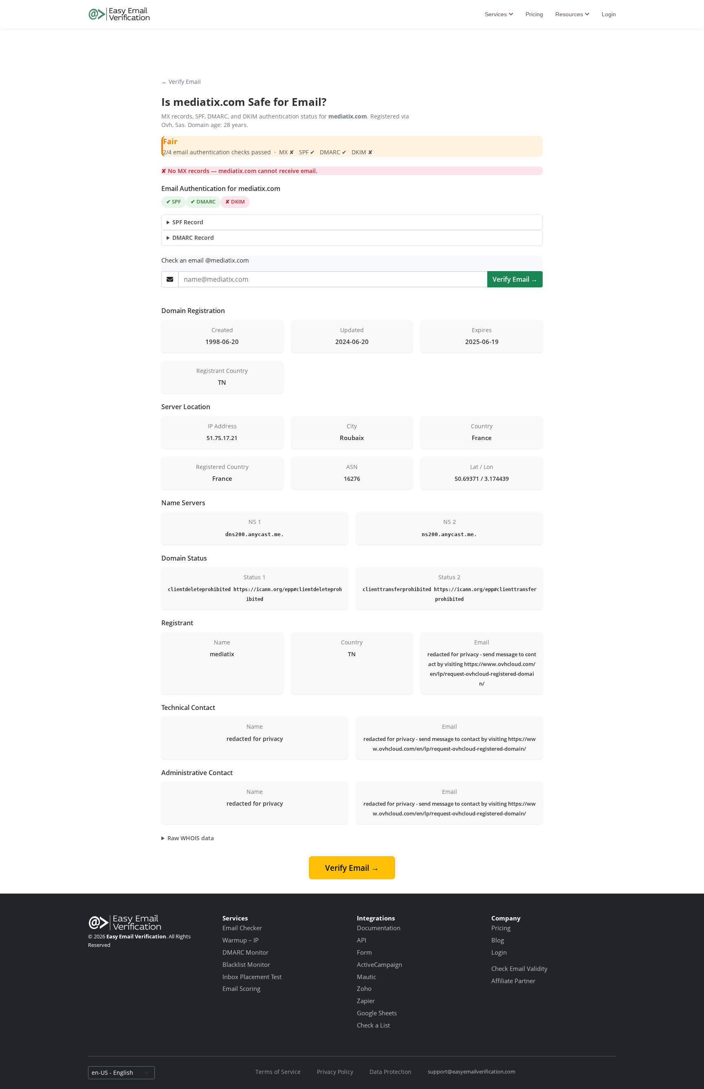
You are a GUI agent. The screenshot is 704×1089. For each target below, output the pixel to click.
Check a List (373, 1025)
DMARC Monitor (245, 952)
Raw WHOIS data (190, 838)
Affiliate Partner (513, 981)
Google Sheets (377, 1013)
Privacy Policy (335, 1072)
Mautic (366, 977)
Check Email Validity (519, 968)
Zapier (366, 1001)
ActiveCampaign (379, 964)
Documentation (378, 928)
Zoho (364, 988)
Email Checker (242, 928)
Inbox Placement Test (252, 977)
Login (609, 14)
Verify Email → (515, 279)
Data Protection (390, 1072)
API (361, 940)
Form (364, 952)
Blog (497, 940)
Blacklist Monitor (246, 964)
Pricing (534, 14)
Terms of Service (278, 1072)
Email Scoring (241, 988)
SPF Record (187, 222)
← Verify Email (181, 81)
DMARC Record (193, 237)
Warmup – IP (240, 940)
